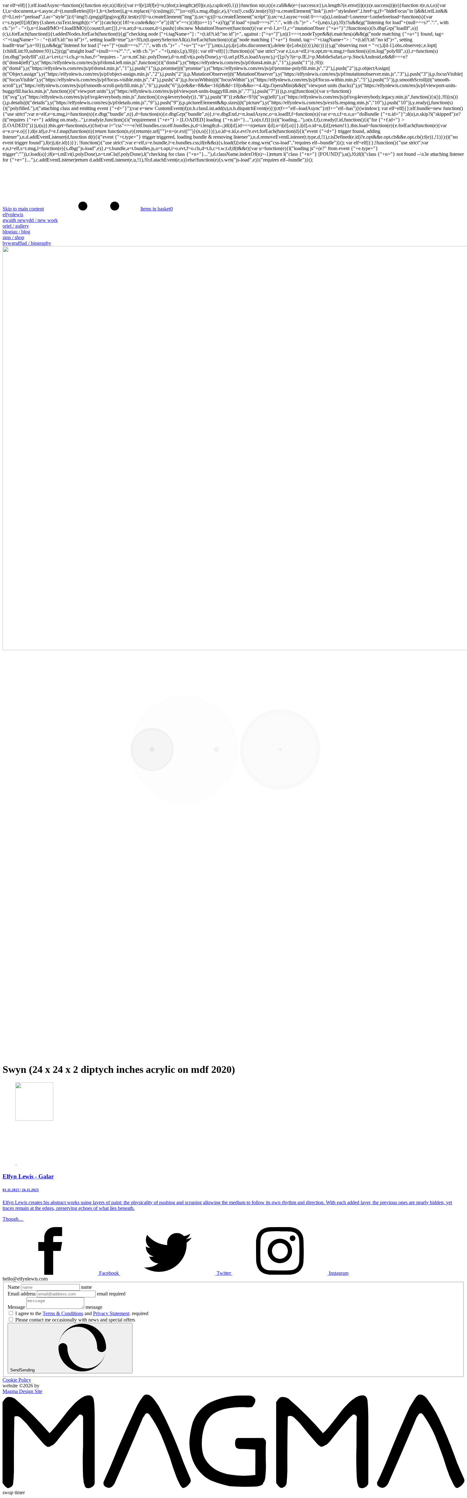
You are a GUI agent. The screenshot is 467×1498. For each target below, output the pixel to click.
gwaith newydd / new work (30, 220)
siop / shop (13, 237)
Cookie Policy (17, 1380)
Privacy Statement (111, 1313)
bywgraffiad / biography (27, 243)
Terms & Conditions (63, 1313)
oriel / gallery (16, 226)
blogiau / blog (16, 231)
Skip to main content (23, 208)
